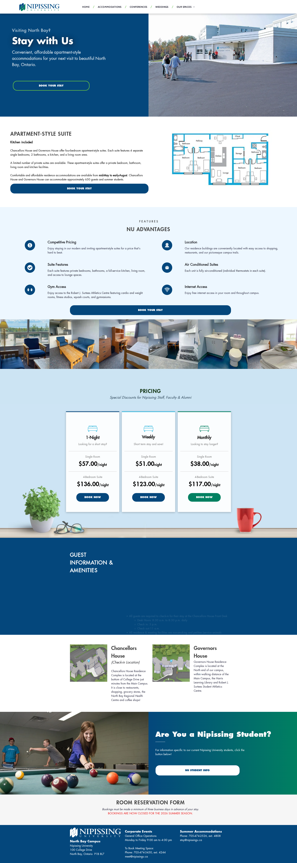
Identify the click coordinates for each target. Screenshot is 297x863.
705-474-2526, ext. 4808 (205, 836)
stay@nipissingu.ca (191, 840)
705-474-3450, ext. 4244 (150, 852)
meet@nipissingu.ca (136, 856)
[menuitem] (86, 7)
